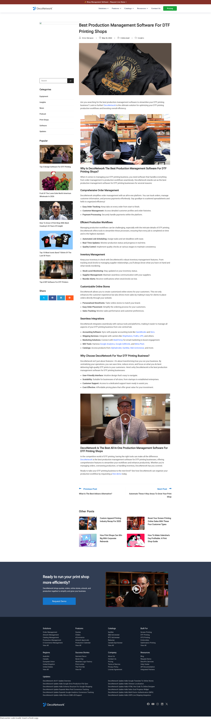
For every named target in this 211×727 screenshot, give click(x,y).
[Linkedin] (162, 704)
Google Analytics (107, 344)
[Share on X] (44, 297)
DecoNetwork (110, 105)
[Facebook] (148, 704)
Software (43, 126)
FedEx (136, 336)
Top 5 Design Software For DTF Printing (55, 167)
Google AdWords (123, 344)
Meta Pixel (139, 344)
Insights (141, 38)
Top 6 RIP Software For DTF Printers (54, 282)
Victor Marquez (88, 38)
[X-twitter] (166, 704)
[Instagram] (157, 704)
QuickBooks (141, 332)
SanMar (126, 348)
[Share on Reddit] (70, 297)
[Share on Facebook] (52, 297)
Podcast (43, 114)
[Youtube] (153, 704)
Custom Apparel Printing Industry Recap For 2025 (110, 519)
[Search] (70, 80)
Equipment (44, 96)
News (42, 108)
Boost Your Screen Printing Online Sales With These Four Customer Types (159, 521)
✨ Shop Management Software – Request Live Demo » (105, 2)
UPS (141, 336)
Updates (43, 131)
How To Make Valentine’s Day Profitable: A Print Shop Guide (159, 538)
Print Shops (44, 120)
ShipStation (127, 336)
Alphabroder (116, 348)
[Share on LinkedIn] (61, 297)
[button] (125, 418)
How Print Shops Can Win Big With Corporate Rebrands (111, 538)
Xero (152, 332)
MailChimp (118, 340)
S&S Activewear (137, 348)
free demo (116, 474)
